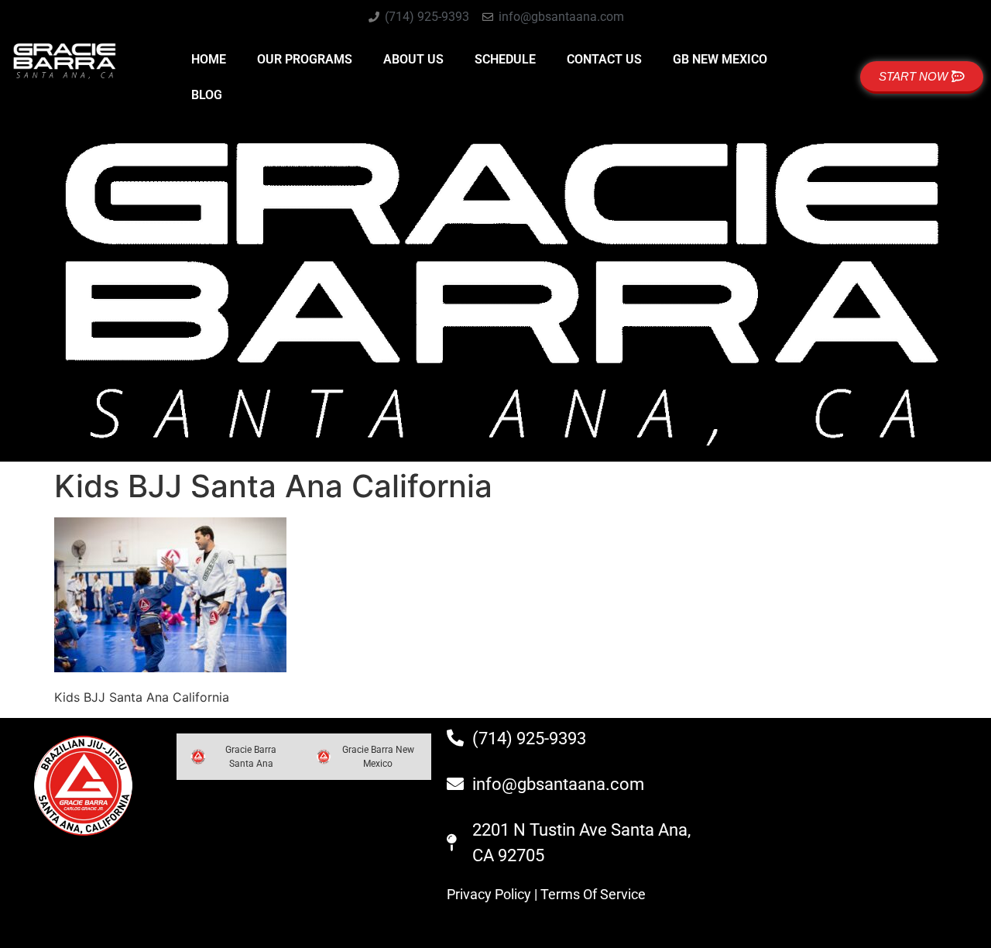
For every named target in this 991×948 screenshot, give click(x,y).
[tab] (239, 756)
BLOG (206, 95)
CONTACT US (604, 59)
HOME (208, 59)
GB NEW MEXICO (720, 59)
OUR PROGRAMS (304, 59)
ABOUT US (413, 59)
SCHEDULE (505, 59)
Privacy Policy (489, 894)
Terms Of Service (593, 894)
